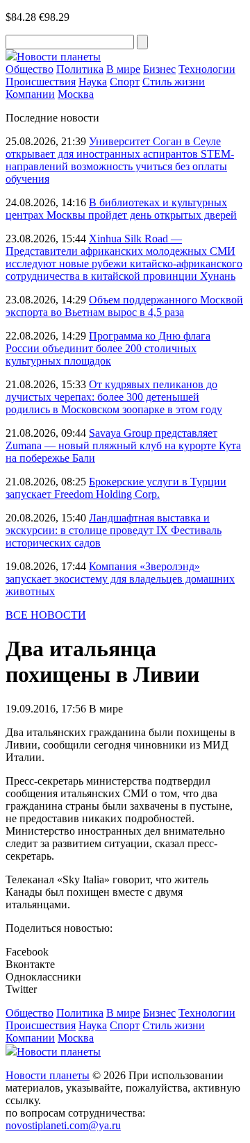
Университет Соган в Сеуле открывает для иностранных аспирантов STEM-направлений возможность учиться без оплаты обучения (120, 160)
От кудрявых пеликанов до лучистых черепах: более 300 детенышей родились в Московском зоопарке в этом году (114, 396)
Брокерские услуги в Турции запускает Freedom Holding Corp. (116, 488)
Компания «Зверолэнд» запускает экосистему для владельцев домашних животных (120, 578)
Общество (29, 69)
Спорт (125, 81)
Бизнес (159, 69)
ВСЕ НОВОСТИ (46, 615)
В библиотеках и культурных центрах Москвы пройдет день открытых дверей (121, 209)
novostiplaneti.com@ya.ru (63, 1125)
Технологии (206, 69)
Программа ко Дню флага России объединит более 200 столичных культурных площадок (108, 348)
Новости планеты (48, 1075)
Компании (30, 94)
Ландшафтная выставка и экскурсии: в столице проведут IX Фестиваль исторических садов (114, 530)
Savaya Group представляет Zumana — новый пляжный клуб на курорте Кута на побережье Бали (123, 445)
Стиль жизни (173, 81)
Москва (76, 94)
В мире (123, 69)
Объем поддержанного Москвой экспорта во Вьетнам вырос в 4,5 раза (124, 306)
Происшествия (41, 81)
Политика (79, 69)
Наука (92, 81)
